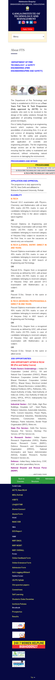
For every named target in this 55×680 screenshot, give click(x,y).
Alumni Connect (18, 509)
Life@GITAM (17, 504)
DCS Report (17, 531)
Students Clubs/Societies (23, 599)
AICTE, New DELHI (19, 490)
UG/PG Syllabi (18, 580)
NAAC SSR (16, 522)
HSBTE (15, 500)
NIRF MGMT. (17, 545)
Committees (17, 590)
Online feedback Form (21, 558)
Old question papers (20, 585)
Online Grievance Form (21, 563)
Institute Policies (19, 604)
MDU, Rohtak (17, 495)
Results (15, 617)
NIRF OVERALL (18, 550)
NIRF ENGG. (17, 541)
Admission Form (19, 568)
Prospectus (17, 612)
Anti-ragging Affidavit (21, 572)
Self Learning (17, 594)
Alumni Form (17, 514)
